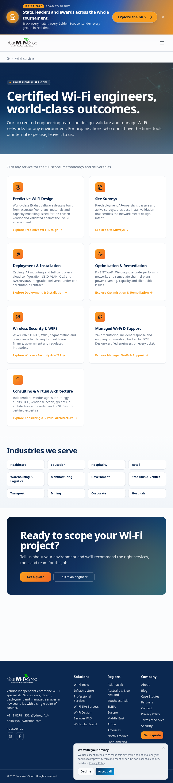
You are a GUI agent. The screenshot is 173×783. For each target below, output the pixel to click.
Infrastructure (84, 690)
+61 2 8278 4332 (18, 715)
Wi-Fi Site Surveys (86, 706)
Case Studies (150, 696)
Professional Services (82, 698)
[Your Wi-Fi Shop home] (24, 43)
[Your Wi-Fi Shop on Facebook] (20, 736)
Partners (147, 702)
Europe (113, 712)
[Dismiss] (163, 747)
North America (118, 736)
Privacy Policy (150, 714)
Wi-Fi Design (83, 712)
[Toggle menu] (162, 43)
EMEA (112, 706)
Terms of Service (152, 720)
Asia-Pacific (115, 685)
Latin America (117, 742)
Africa (112, 724)
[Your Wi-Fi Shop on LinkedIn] (10, 736)
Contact (146, 708)
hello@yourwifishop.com (24, 721)
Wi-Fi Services (25, 59)
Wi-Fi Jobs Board (85, 724)
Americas (114, 730)
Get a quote (35, 577)
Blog (144, 690)
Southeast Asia (118, 701)
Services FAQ (83, 718)
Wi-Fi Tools (81, 685)
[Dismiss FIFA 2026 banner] (162, 17)
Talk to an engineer (74, 577)
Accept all (105, 771)
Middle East (116, 718)
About (145, 685)
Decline (86, 771)
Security (147, 726)
